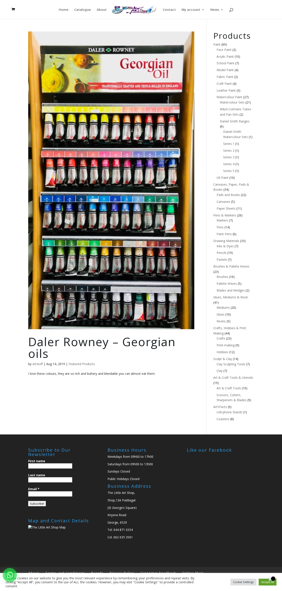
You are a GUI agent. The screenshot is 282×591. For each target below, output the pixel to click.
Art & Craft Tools (229, 388)
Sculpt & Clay (222, 359)
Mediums (223, 307)
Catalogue (82, 10)
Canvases (223, 201)
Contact (169, 10)
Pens (220, 227)
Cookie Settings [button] (243, 582)
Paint (217, 44)
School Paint (225, 63)
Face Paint (224, 50)
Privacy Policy (121, 573)
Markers (222, 220)
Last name (36, 475)
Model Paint (225, 70)
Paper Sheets (226, 208)
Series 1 (228, 144)
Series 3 (228, 157)
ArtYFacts (220, 407)
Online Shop (193, 573)
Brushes (222, 277)
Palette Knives (227, 283)
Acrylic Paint (225, 56)
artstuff (37, 364)
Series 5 (228, 171)
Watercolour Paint (229, 97)
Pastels (222, 259)
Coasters (223, 419)
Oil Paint (222, 177)
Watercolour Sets (232, 102)
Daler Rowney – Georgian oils (102, 347)
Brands (97, 573)
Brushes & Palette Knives (231, 266)
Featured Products (82, 364)
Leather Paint (226, 90)
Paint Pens (224, 234)
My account (191, 10)
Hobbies (222, 352)
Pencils (221, 253)
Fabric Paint (225, 77)
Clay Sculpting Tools (231, 364)
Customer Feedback (158, 573)
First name (36, 461)
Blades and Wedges (231, 290)
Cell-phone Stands (229, 412)
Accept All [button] (267, 582)
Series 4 (228, 164)
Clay (220, 371)
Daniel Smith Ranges (234, 121)
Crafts (221, 338)
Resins (221, 321)
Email (33, 489)
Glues (220, 314)
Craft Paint (224, 83)
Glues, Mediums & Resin (230, 297)
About (102, 10)
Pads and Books (228, 195)
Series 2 (228, 150)
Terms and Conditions (65, 573)
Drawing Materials (226, 241)
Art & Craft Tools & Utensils (233, 377)
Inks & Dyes (225, 246)
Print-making (226, 345)
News (214, 10)
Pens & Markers (224, 215)
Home (64, 10)
